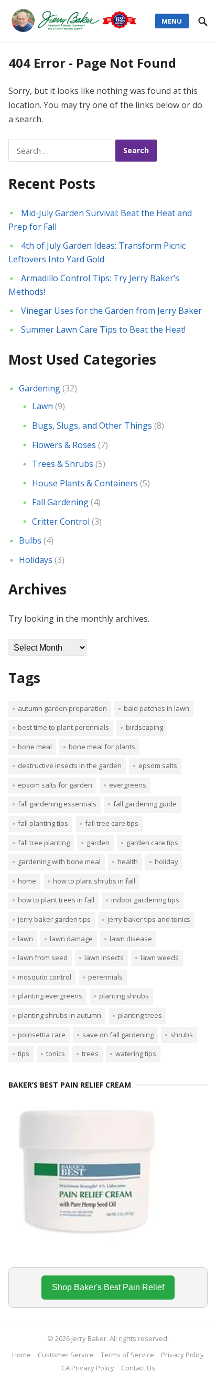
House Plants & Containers (85, 483)
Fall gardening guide (145, 803)
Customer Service (66, 1354)
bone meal (35, 746)
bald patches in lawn (156, 708)
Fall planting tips (43, 823)
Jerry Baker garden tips (54, 919)
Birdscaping (144, 727)
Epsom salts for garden (55, 785)
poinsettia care (42, 1034)
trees (90, 1053)
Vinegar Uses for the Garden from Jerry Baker (111, 310)
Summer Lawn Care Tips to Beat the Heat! (103, 329)
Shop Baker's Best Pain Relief (108, 1287)
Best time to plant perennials (63, 727)
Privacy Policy (182, 1354)
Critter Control (61, 521)
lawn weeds (160, 957)
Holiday (166, 861)
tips (23, 1053)
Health (127, 861)
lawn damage (71, 938)
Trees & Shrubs (62, 464)
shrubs (181, 1034)
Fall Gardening (60, 502)
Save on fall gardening (118, 1034)
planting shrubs (124, 996)
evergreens (127, 785)
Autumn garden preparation (62, 708)
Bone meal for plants (102, 746)
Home (27, 881)
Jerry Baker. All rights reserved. (120, 1338)
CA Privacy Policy (87, 1368)
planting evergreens (50, 996)
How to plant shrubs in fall (94, 881)
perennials (105, 977)
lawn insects (104, 957)
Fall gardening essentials (57, 803)
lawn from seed (43, 957)
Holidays (35, 560)
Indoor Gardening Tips (145, 900)
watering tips (135, 1053)
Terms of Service (127, 1354)
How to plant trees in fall (56, 900)
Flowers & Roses (64, 445)
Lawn (42, 406)
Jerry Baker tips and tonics (148, 919)
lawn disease (131, 938)
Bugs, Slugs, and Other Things (92, 425)
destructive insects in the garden (70, 765)
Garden (98, 842)
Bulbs (30, 540)
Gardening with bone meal (59, 861)
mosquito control (44, 977)
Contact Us (138, 1368)
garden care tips (152, 842)
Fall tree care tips (111, 823)
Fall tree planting (44, 842)
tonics (55, 1053)
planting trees (140, 1015)
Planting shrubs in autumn (59, 1015)
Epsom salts (157, 765)
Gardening (39, 388)
